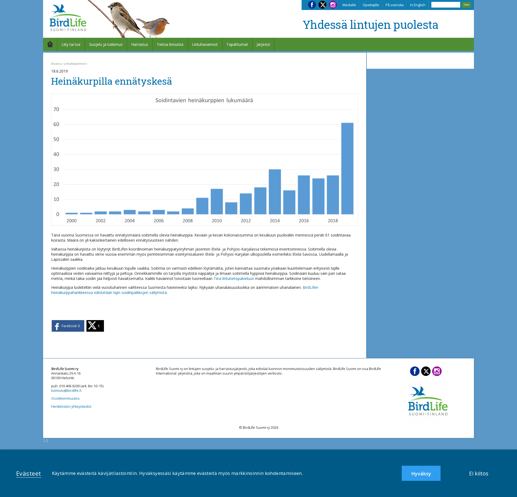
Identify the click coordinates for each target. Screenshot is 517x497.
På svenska (395, 5)
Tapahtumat (237, 44)
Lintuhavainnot (205, 44)
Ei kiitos (478, 473)
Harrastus (139, 44)
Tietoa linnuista (170, 44)
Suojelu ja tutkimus (106, 44)
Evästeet (28, 473)
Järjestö (263, 44)
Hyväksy (421, 473)
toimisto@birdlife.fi (66, 390)
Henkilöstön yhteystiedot (71, 406)
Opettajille (371, 5)
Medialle (349, 5)
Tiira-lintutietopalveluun (234, 278)
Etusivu (56, 63)
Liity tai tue (71, 44)
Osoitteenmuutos (65, 398)
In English (417, 5)
